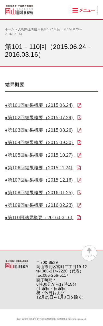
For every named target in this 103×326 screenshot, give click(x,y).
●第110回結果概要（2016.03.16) (39, 217)
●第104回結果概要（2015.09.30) (39, 142)
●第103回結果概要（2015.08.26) (39, 130)
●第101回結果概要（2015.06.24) (39, 105)
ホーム (9, 29)
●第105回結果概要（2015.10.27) (39, 155)
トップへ (89, 253)
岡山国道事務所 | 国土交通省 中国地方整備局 (19, 10)
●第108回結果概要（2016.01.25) (39, 192)
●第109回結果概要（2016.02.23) (39, 205)
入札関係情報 (27, 29)
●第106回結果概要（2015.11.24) (39, 167)
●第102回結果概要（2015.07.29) (39, 117)
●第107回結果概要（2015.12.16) (39, 180)
